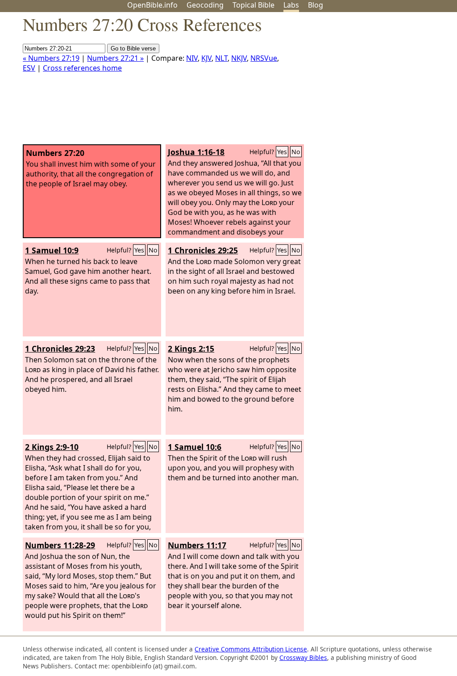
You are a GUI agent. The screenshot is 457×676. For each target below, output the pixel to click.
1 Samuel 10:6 (194, 446)
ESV (29, 68)
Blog (315, 5)
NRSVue (263, 58)
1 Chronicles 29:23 (60, 348)
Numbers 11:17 (197, 545)
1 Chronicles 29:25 (203, 250)
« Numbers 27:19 (51, 58)
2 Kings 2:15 (191, 348)
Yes (282, 151)
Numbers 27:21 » (115, 58)
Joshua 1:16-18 (196, 152)
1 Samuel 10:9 (52, 250)
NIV (192, 58)
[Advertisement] (367, 81)
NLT (221, 58)
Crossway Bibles (303, 657)
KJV (206, 58)
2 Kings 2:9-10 (52, 446)
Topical (253, 5)
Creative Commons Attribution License (251, 649)
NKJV (239, 58)
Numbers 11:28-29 (60, 545)
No (295, 151)
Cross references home (82, 68)
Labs (291, 5)
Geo (205, 5)
